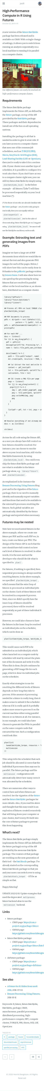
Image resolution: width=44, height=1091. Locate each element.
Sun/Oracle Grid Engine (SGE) (23, 155)
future (9, 115)
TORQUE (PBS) (28, 151)
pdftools (21, 271)
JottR (22, 3)
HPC (22, 1047)
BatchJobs (22, 118)
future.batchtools (10, 1042)
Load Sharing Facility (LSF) (15, 158)
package (11, 1037)
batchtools (22, 861)
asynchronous (25, 1042)
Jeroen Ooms (11, 275)
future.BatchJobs (30, 32)
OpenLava (35, 158)
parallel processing (10, 1047)
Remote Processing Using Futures (18, 485)
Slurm (5, 155)
